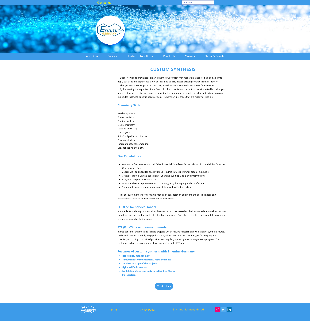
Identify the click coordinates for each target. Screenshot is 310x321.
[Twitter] (223, 309)
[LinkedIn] (229, 309)
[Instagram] (217, 309)
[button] (113, 56)
